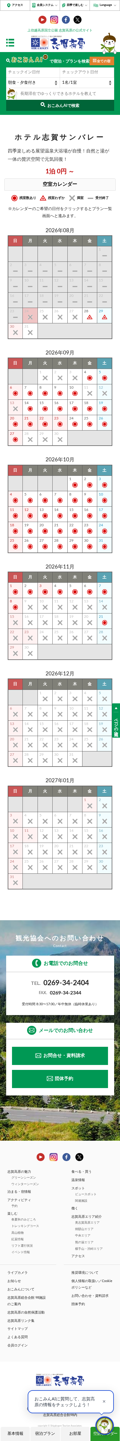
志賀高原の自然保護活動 (26, 1312)
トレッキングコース (25, 1226)
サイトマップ (17, 1328)
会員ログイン (17, 1345)
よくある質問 (17, 1337)
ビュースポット (86, 1194)
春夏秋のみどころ (23, 1219)
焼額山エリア (84, 1229)
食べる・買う (81, 1171)
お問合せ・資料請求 (64, 1055)
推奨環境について (84, 1272)
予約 (14, 1206)
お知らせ (14, 1281)
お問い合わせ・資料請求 (90, 1295)
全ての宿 (103, 61)
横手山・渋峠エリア (89, 1248)
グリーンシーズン (23, 1177)
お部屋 (75, 1434)
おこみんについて (20, 1289)
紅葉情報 (17, 1239)
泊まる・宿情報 (19, 1191)
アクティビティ (19, 1200)
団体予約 (64, 1078)
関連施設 (81, 1200)
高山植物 (17, 1232)
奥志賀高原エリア (87, 1222)
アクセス (17, 5)
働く (74, 1208)
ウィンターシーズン (25, 1184)
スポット (78, 1188)
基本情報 (15, 1434)
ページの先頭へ (116, 725)
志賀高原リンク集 (20, 1320)
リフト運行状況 (22, 1245)
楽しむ (12, 1213)
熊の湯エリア (84, 1242)
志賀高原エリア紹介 (86, 1216)
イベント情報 (20, 1252)
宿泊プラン (45, 1434)
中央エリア (82, 1235)
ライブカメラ (17, 1272)
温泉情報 (78, 1180)
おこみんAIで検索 (63, 106)
